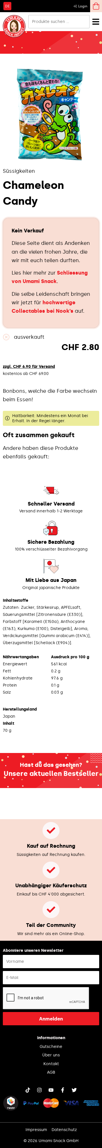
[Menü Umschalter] (95, 21)
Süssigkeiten (19, 171)
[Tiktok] (28, 1090)
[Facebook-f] (63, 1090)
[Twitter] (74, 1090)
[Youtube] (51, 1090)
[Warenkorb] (96, 6)
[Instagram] (39, 1090)
